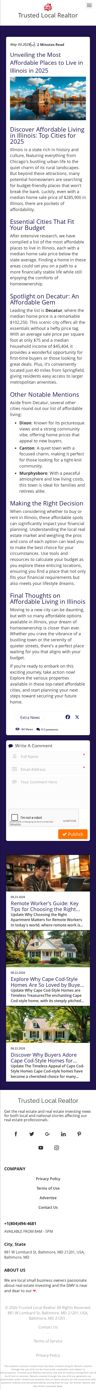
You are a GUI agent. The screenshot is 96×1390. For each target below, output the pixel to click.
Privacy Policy (48, 1355)
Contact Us (48, 1327)
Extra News (30, 717)
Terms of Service (48, 1341)
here (59, 1386)
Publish (75, 834)
